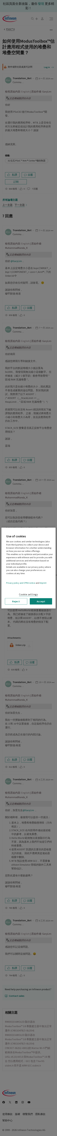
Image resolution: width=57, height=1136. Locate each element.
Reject (16, 601)
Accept (41, 601)
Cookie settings (28, 594)
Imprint (43, 582)
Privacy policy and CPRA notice (20, 582)
